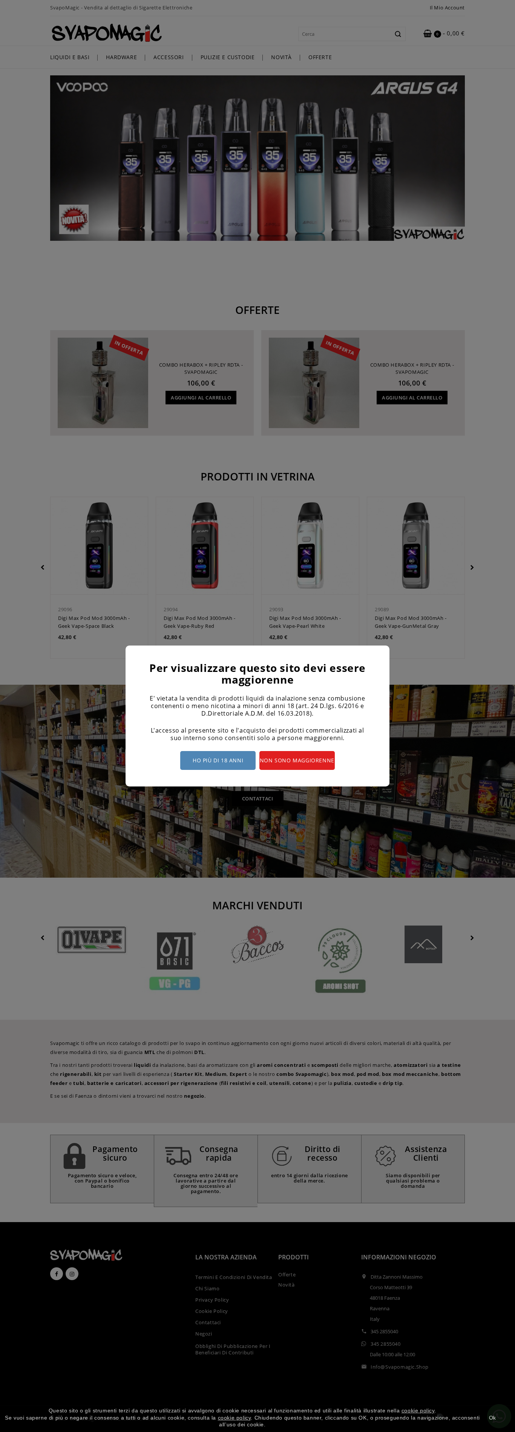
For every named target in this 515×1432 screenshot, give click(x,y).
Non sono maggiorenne (297, 760)
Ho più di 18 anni (218, 760)
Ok (492, 1418)
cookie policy (418, 1411)
